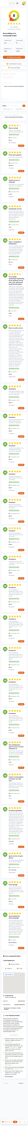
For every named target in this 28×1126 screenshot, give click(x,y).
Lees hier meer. (18, 1068)
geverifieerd (8, 1065)
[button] (14, 1076)
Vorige (6, 1083)
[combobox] (8, 109)
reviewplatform (13, 1047)
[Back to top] (25, 1122)
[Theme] (20, 1122)
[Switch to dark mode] (14, 3)
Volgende (20, 1083)
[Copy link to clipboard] (10, 3)
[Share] (15, 1122)
